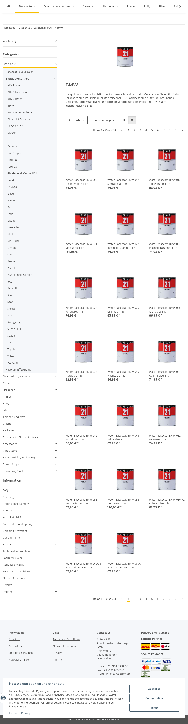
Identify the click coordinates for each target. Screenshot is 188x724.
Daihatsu (12, 146)
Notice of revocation (15, 578)
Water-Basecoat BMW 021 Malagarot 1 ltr (81, 245)
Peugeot (12, 261)
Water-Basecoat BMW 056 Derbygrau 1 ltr (123, 501)
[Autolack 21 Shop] (9, 6)
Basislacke (9, 64)
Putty (6, 403)
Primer (7, 396)
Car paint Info (11, 537)
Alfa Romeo (14, 85)
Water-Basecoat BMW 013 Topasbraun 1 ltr (165, 181)
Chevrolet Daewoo (18, 119)
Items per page (102, 120)
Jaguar (11, 200)
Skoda (11, 308)
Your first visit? (12, 517)
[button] (177, 6)
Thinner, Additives (14, 417)
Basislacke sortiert (17, 78)
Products (8, 544)
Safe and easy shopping (17, 524)
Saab (10, 295)
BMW (10, 105)
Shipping (8, 497)
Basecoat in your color (19, 72)
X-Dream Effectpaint (18, 369)
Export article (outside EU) (19, 457)
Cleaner (7, 423)
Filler (6, 410)
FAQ (5, 490)
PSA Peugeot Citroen (19, 275)
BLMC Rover (14, 99)
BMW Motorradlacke (19, 112)
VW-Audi (12, 362)
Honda (11, 180)
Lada (10, 214)
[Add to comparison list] (86, 148)
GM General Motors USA (22, 173)
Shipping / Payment (15, 531)
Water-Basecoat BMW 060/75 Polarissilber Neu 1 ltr (83, 565)
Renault (12, 288)
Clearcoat (9, 383)
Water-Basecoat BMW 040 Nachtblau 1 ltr (123, 373)
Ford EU (12, 159)
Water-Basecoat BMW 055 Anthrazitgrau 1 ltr (81, 501)
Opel (10, 254)
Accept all (154, 688)
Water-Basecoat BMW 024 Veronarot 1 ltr (81, 309)
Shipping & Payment (21, 653)
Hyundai (12, 187)
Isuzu (10, 193)
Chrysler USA (15, 126)
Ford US (12, 166)
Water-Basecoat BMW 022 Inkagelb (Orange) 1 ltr (123, 245)
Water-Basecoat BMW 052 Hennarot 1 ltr (165, 437)
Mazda (11, 220)
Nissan (11, 247)
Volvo (10, 356)
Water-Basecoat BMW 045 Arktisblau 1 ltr (123, 437)
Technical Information (16, 551)
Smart (11, 315)
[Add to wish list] (95, 148)
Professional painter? (16, 503)
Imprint (13, 713)
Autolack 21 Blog (19, 659)
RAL (9, 281)
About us (8, 510)
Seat (10, 302)
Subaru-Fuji (14, 329)
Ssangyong (14, 322)
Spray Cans (10, 450)
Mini (10, 234)
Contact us (15, 646)
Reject (154, 707)
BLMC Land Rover (18, 92)
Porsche (12, 268)
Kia (9, 207)
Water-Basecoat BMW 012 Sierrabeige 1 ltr (123, 181)
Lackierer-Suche (13, 558)
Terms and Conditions (16, 571)
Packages (8, 430)
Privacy (25, 713)
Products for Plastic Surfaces (20, 437)
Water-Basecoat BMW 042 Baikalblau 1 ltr (81, 437)
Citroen (11, 132)
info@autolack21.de (118, 674)
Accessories (10, 444)
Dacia (10, 139)
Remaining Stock (13, 471)
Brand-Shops (11, 464)
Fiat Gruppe (14, 153)
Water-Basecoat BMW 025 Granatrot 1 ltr (123, 309)
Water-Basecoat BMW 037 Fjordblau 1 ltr (81, 373)
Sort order (75, 120)
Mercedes (13, 227)
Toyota (11, 349)
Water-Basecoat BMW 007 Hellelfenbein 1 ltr (81, 181)
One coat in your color (16, 376)
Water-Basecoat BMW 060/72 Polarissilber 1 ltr (167, 501)
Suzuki (11, 335)
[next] (181, 130)
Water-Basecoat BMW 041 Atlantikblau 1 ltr (165, 373)
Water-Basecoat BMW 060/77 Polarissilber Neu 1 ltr (125, 565)
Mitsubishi (13, 241)
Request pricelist (13, 564)
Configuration (154, 698)
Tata (10, 342)
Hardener (9, 390)
